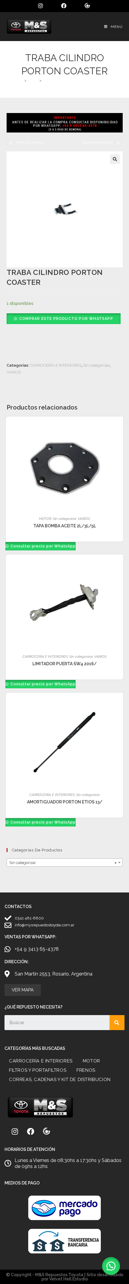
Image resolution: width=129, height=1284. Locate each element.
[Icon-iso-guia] (46, 1131)
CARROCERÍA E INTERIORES (55, 365)
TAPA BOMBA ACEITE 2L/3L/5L (64, 525)
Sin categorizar (96, 365)
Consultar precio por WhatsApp (42, 546)
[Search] (117, 1022)
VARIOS (14, 372)
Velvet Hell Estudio (68, 1279)
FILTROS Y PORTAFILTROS (37, 1070)
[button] (115, 159)
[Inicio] (20, 80)
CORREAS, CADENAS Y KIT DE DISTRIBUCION (60, 1079)
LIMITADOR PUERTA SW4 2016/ (64, 663)
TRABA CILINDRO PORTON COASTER (77, 80)
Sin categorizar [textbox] (62, 862)
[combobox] (65, 862)
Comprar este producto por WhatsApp (66, 319)
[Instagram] (15, 1131)
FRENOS (85, 1070)
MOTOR (45, 519)
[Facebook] (30, 1131)
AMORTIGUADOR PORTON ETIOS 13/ (64, 802)
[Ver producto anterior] (11, 143)
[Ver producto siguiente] (118, 143)
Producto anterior (30, 142)
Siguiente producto (97, 142)
